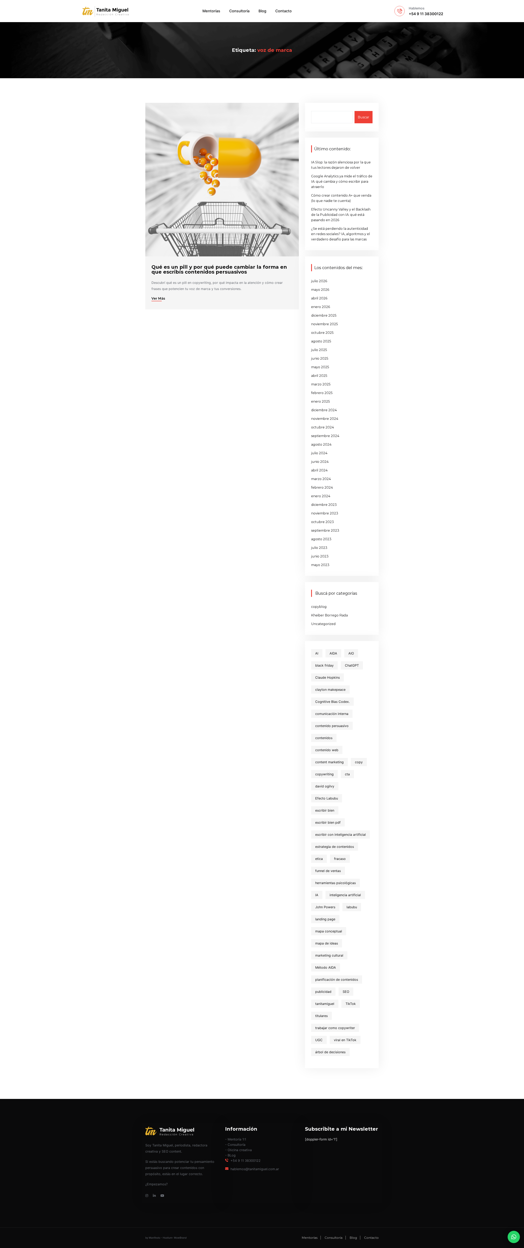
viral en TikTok (345, 1040)
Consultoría (239, 11)
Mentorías (211, 11)
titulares (321, 1016)
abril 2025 (319, 376)
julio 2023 (319, 548)
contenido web (326, 750)
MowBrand (180, 1237)
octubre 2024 (322, 427)
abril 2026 (319, 298)
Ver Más (158, 298)
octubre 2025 (322, 333)
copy (359, 762)
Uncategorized (323, 624)
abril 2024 (319, 470)
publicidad (323, 992)
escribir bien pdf (328, 822)
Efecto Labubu (326, 798)
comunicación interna (331, 714)
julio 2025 (319, 350)
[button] (514, 1237)
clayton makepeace (330, 689)
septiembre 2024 (325, 436)
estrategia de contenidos (334, 847)
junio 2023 (320, 556)
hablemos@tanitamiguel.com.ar (254, 1169)
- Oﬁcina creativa (238, 1150)
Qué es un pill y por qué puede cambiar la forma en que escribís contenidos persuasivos (219, 269)
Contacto (283, 11)
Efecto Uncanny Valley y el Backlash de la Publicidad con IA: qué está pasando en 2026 (340, 214)
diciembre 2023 (324, 505)
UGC (319, 1040)
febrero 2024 (322, 487)
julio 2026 (319, 281)
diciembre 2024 (324, 410)
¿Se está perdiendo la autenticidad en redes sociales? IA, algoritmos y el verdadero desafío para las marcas (340, 234)
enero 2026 (320, 307)
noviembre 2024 (324, 419)
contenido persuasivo (332, 726)
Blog (262, 11)
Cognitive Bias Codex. (332, 702)
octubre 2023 (322, 522)
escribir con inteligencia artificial (340, 834)
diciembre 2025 (324, 315)
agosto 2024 (321, 444)
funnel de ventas (328, 871)
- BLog (230, 1155)
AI (316, 653)
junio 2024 (320, 462)
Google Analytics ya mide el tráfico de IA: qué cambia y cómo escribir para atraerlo (341, 181)
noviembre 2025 (324, 324)
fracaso (340, 859)
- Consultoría (235, 1145)
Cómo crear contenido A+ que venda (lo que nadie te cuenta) (341, 198)
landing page (325, 919)
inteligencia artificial (345, 895)
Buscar (363, 117)
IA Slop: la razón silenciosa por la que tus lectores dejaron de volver (341, 165)
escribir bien (324, 810)
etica (319, 859)
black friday (324, 665)
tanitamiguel (324, 1004)
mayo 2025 (320, 367)
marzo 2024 (321, 479)
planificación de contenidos (336, 979)
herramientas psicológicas (335, 883)
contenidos (323, 738)
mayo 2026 (320, 290)
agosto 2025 (321, 341)
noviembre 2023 (324, 513)
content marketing (329, 762)
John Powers (325, 907)
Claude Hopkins (327, 677)
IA (316, 895)
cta (347, 774)
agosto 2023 (321, 539)
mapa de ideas (326, 943)
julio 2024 (319, 453)
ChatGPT (352, 665)
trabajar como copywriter (335, 1028)
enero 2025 (320, 401)
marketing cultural (329, 955)
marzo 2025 (321, 384)
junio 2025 (319, 358)
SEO (346, 992)
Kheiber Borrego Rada (329, 615)
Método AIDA (325, 967)
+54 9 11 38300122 (245, 1161)
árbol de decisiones (330, 1052)
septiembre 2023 (325, 530)
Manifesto (154, 1237)
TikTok (351, 1004)
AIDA (333, 653)
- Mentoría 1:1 (235, 1139)
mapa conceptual (328, 931)
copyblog (319, 607)
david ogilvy (324, 786)
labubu (352, 907)
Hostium (167, 1237)
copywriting (324, 774)
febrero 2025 (322, 393)
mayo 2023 (320, 565)
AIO (351, 653)
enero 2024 (320, 496)
